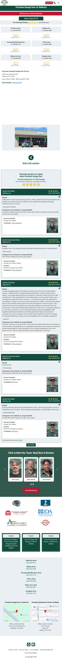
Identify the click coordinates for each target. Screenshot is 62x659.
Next (57, 469)
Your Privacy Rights (31, 653)
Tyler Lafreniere (16, 223)
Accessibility (34, 650)
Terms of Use (12, 650)
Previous (5, 469)
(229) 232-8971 (17, 30)
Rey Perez (14, 382)
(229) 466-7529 (48, 58)
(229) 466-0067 (17, 58)
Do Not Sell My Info (46, 650)
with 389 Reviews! (44, 22)
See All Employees (31, 490)
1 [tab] (29, 484)
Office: (16, 624)
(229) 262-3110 (17, 44)
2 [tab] (31, 484)
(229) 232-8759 (17, 83)
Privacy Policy (23, 650)
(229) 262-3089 (48, 30)
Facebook (33, 644)
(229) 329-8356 (48, 44)
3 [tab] (33, 484)
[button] (15, 35)
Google (28, 644)
